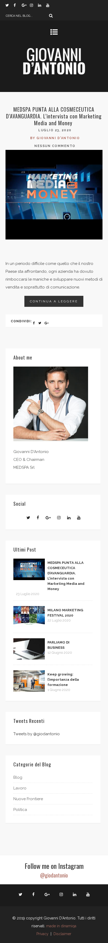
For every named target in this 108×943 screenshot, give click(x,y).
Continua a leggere (54, 301)
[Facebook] (17, 5)
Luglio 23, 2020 (55, 130)
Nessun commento (54, 146)
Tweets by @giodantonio (36, 734)
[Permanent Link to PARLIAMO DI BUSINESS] (29, 658)
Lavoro (19, 788)
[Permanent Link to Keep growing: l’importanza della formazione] (29, 690)
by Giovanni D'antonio (55, 138)
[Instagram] (34, 5)
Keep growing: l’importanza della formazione (63, 679)
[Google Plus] (26, 5)
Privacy (42, 934)
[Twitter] (9, 5)
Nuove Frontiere (28, 799)
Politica (20, 809)
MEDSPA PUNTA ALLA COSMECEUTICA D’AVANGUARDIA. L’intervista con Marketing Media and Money (54, 116)
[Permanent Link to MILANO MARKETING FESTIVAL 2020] (29, 626)
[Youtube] (50, 5)
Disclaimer (62, 934)
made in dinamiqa (61, 926)
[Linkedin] (42, 5)
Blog (17, 777)
